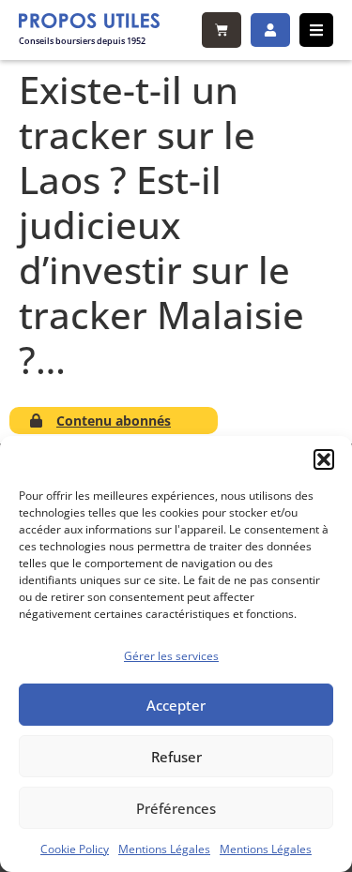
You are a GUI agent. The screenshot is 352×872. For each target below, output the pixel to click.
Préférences (176, 808)
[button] (323, 459)
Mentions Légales (164, 849)
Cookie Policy (74, 849)
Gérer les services (171, 656)
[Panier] (221, 30)
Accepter (176, 705)
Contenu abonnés (113, 420)
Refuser (176, 756)
